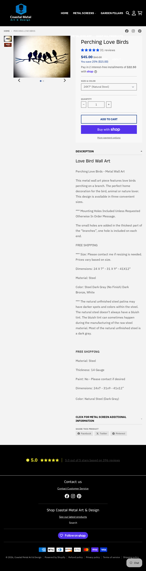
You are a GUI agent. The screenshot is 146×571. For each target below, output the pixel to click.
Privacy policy (93, 557)
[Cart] (140, 13)
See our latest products (73, 517)
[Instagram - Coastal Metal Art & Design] (133, 31)
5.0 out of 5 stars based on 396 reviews (92, 460)
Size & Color (88, 81)
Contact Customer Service (73, 488)
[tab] (40, 81)
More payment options (109, 137)
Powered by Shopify (55, 557)
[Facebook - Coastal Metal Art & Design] (126, 31)
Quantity (86, 99)
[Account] (134, 13)
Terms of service (111, 557)
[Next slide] (64, 80)
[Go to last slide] (19, 80)
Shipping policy (131, 557)
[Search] (127, 13)
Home (7, 31)
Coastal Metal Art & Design (27, 557)
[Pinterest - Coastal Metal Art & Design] (139, 31)
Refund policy (75, 557)
